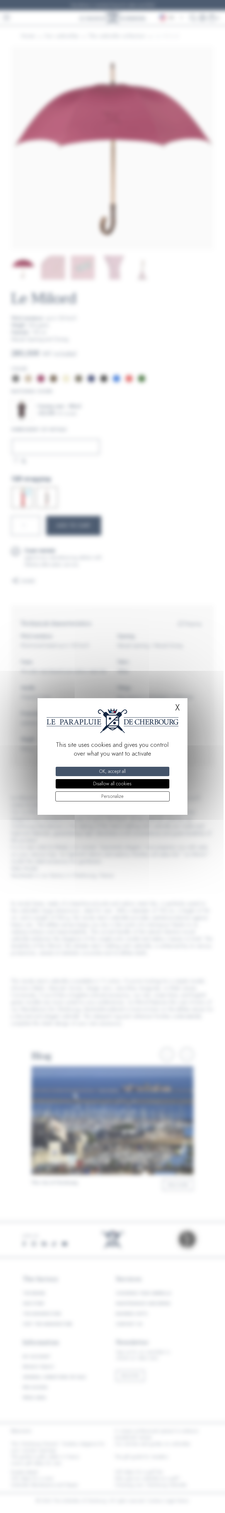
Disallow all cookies (112, 783)
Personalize (112, 796)
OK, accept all (112, 771)
